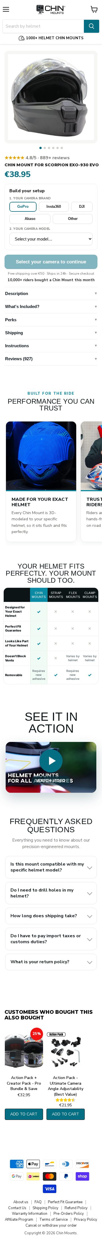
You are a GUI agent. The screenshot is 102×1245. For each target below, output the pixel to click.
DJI (82, 206)
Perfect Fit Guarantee (65, 1202)
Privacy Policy (85, 1219)
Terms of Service (53, 1219)
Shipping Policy (45, 1208)
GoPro (23, 206)
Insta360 (53, 206)
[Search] (91, 26)
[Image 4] (53, 148)
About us (20, 1202)
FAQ (38, 1202)
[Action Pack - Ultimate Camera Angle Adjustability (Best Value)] (65, 1050)
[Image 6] (62, 148)
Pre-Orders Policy (69, 1213)
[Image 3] (49, 148)
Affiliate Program (19, 1219)
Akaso (30, 219)
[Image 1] (40, 148)
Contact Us (17, 1208)
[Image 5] (57, 148)
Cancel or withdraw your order (51, 1225)
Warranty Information (29, 1213)
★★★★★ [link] (37, 157)
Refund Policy (76, 1208)
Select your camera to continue (51, 262)
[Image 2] (45, 148)
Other (73, 219)
